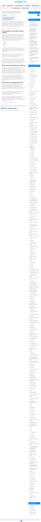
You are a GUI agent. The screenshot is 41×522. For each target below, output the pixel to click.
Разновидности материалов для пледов (9, 17)
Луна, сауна (32, 312)
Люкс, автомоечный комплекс (34, 314)
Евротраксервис (32, 262)
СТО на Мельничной (33, 432)
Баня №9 (31, 196)
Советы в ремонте (10, 5)
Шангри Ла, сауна (32, 479)
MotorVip (31, 84)
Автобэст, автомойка (33, 103)
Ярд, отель (31, 499)
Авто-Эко (31, 100)
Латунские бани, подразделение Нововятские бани (33, 304)
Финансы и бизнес (25, 8)
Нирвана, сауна (32, 352)
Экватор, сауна (32, 486)
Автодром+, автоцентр (33, 112)
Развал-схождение (33, 387)
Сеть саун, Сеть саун (33, 414)
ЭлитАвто (31, 490)
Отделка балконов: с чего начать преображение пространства (33, 54)
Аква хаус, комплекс (33, 169)
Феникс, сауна (32, 474)
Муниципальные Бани (33, 338)
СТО (30, 427)
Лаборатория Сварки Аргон (34, 294)
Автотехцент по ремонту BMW (34, 160)
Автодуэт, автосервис (33, 114)
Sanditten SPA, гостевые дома (34, 91)
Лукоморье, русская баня (34, 311)
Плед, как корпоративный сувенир (8, 18)
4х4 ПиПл (31, 68)
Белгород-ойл (32, 205)
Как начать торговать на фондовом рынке (19, 105)
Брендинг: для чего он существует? (6, 105)
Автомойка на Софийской (34, 131)
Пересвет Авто (32, 365)
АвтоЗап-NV (32, 115)
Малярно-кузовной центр (34, 320)
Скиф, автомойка (32, 417)
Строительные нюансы (19, 5)
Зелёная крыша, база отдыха (34, 269)
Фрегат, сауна (32, 476)
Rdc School (31, 87)
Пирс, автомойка (32, 370)
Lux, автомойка (32, 82)
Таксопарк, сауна (32, 441)
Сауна (31, 404)
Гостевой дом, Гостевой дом (34, 246)
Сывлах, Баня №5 (32, 437)
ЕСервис (31, 264)
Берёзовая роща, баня (33, 209)
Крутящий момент (32, 293)
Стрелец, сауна (32, 435)
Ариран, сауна (32, 178)
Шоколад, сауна (32, 484)
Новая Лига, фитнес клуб (34, 354)
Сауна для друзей (32, 407)
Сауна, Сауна (32, 409)
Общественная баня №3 (33, 356)
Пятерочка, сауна (32, 382)
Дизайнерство (27, 5)
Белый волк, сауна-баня (33, 207)
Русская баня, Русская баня (34, 398)
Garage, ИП (31, 79)
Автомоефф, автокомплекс (34, 127)
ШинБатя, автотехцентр (33, 481)
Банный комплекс (32, 189)
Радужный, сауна (32, 383)
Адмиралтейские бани (33, 164)
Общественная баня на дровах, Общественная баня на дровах (33, 358)
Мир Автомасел (32, 327)
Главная (3, 5)
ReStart (31, 89)
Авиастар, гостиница (33, 98)
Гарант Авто (32, 240)
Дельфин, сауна (32, 249)
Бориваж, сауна (32, 217)
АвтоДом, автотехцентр (33, 110)
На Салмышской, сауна (33, 343)
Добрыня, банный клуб (33, 253)
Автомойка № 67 (32, 129)
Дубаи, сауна (32, 254)
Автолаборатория (33, 119)
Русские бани (32, 399)
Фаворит (31, 471)
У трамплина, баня (33, 460)
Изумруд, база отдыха (33, 274)
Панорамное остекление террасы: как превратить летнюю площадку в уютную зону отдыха (34, 51)
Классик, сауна (32, 281)
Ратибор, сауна (32, 388)
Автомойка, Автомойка (33, 134)
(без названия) (32, 22)
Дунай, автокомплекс (33, 259)
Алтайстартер (32, 175)
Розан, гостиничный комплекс (34, 393)
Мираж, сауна (32, 330)
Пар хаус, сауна (32, 364)
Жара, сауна (32, 265)
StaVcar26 (31, 95)
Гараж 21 (31, 238)
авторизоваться (16, 110)
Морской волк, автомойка (34, 336)
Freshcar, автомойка (33, 77)
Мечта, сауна (32, 325)
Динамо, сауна (32, 251)
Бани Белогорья (32, 184)
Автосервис (32, 150)
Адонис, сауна (32, 165)
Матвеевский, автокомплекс (34, 322)
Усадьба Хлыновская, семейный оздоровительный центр (33, 466)
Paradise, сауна (32, 86)
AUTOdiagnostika (32, 71)
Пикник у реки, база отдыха (34, 369)
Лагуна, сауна (32, 298)
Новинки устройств (35, 5)
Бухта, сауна (32, 227)
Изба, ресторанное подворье (34, 272)
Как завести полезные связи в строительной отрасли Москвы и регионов (34, 58)
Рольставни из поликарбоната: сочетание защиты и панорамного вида (33, 41)
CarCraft (31, 73)
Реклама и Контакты (33, 392)
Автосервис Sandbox (33, 157)
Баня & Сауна (32, 191)
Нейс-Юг (31, 351)
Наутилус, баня (32, 346)
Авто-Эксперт (32, 102)
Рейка (31, 390)
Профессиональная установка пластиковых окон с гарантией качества (33, 34)
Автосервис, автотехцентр (34, 159)
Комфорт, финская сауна (34, 285)
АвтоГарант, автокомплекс (34, 105)
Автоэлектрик (32, 162)
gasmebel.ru (20, 1)
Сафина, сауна (32, 412)
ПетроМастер (32, 367)
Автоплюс (31, 144)
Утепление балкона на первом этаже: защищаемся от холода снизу (33, 44)
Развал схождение (33, 385)
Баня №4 (31, 194)
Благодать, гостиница (33, 216)
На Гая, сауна (32, 341)
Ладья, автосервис (33, 301)
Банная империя (32, 186)
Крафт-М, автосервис (33, 288)
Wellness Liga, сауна (33, 97)
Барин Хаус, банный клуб (34, 202)
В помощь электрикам (16, 8)
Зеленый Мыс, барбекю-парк (34, 270)
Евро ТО (31, 260)
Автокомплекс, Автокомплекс (34, 117)
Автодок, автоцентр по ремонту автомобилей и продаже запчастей (34, 108)
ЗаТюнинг (31, 267)
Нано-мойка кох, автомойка (34, 345)
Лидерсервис (32, 309)
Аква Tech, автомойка (33, 167)
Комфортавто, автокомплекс (34, 287)
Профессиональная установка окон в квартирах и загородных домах (33, 37)
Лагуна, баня (32, 296)
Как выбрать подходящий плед (7, 19)
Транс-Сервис (32, 457)
